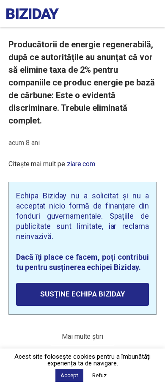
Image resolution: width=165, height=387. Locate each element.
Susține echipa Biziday (82, 294)
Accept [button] (69, 375)
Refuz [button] (99, 375)
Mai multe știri (82, 336)
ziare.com (81, 164)
